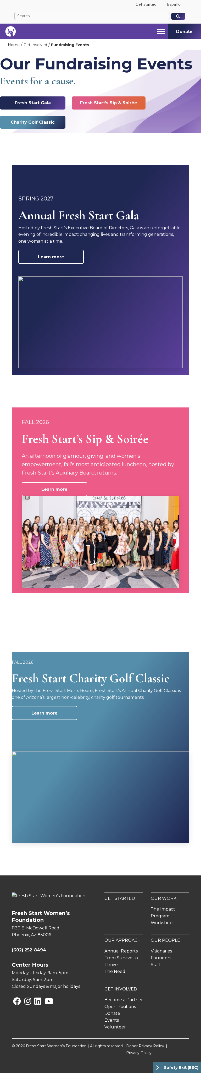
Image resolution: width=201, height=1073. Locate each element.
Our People (165, 940)
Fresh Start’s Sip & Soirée (108, 102)
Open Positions (120, 1006)
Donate (112, 1013)
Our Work (163, 898)
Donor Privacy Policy (145, 1046)
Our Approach (122, 940)
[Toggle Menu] (161, 31)
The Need (114, 971)
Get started (146, 4)
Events (111, 1020)
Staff (156, 964)
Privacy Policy (139, 1052)
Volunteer (115, 1027)
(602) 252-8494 (29, 949)
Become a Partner (123, 999)
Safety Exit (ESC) (181, 1067)
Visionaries (161, 951)
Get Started (119, 898)
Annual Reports (121, 951)
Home (14, 44)
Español (174, 4)
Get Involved (35, 44)
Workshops (162, 922)
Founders (161, 957)
